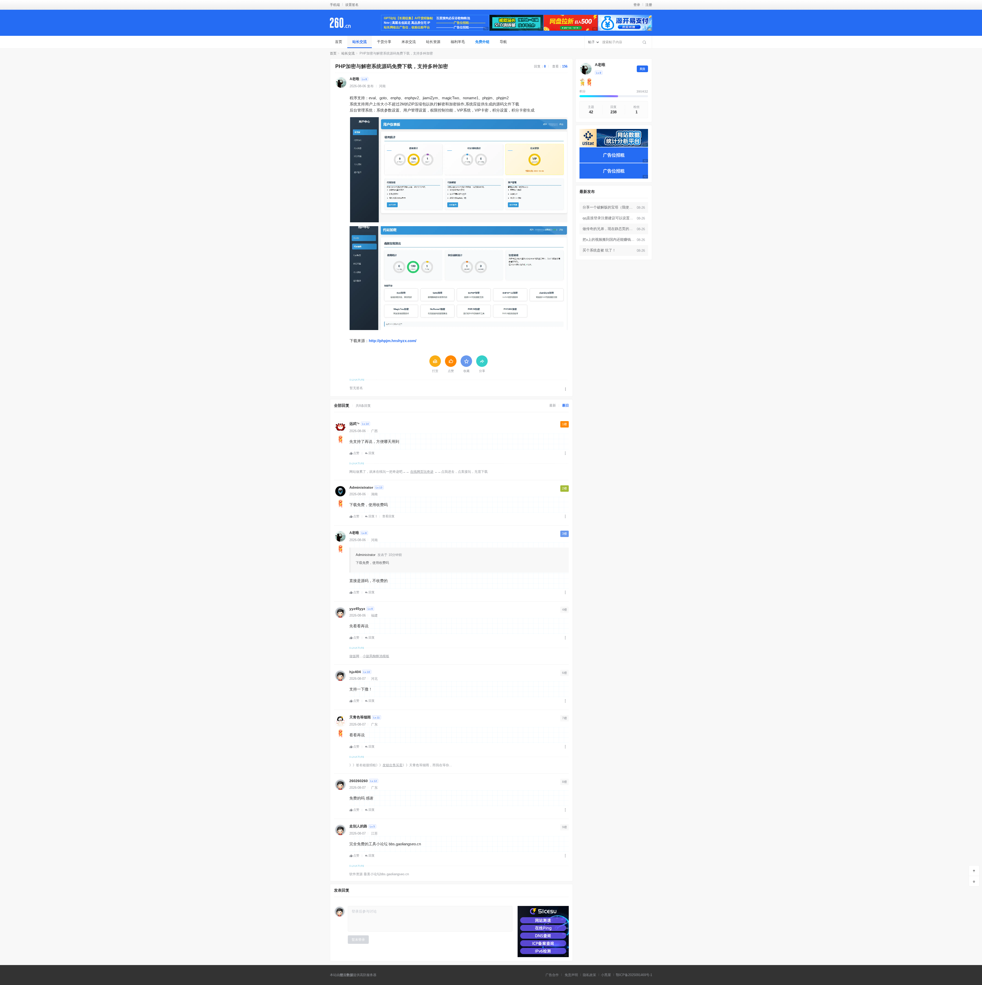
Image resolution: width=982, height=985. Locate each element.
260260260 (358, 781)
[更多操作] (565, 389)
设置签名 (352, 5)
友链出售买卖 (393, 765)
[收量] (516, 23)
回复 (372, 453)
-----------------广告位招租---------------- (460, 23)
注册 (648, 5)
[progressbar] (613, 96)
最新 (552, 405)
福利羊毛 (458, 42)
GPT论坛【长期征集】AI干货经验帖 (408, 18)
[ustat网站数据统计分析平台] (613, 138)
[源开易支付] (625, 23)
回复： (540, 66)
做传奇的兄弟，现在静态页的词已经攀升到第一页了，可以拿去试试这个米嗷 (609, 229)
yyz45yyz (357, 609)
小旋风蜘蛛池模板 (376, 656)
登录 (636, 5)
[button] (458, 171)
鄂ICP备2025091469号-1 (634, 975)
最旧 (565, 405)
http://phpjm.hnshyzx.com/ (392, 340)
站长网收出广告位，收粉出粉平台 (407, 27)
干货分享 (384, 42)
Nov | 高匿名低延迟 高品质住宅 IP (407, 23)
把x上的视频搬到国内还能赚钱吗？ (609, 239)
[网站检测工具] (543, 931)
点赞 (356, 453)
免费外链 (482, 42)
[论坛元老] (340, 439)
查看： (559, 66)
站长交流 (359, 42)
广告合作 (552, 975)
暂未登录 (358, 940)
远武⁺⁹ (354, 424)
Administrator (361, 487)
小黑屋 (606, 975)
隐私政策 (589, 975)
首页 (338, 42)
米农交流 (408, 42)
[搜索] (644, 42)
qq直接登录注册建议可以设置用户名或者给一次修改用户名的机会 (609, 218)
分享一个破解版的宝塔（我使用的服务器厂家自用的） (609, 207)
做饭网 (354, 656)
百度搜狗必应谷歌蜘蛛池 (453, 18)
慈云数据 (346, 975)
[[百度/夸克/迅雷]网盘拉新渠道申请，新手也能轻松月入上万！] (571, 23)
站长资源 (433, 42)
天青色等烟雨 (360, 717)
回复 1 (373, 516)
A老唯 (354, 79)
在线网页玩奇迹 (421, 472)
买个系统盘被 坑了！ (599, 250)
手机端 (335, 5)
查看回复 (388, 516)
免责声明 (571, 975)
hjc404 (355, 672)
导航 (503, 42)
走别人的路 (358, 826)
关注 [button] (642, 68)
